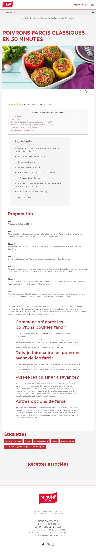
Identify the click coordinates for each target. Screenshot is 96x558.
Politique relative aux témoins (48, 532)
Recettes (34, 18)
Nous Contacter (48, 521)
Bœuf (27, 441)
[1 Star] (9, 104)
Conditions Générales (48, 527)
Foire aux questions (48, 524)
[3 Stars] (15, 104)
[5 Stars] (20, 104)
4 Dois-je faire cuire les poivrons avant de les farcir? (32, 125)
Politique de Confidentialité (48, 530)
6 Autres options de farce (21, 130)
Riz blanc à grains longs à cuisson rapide (25, 446)
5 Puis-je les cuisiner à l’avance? (24, 128)
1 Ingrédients (16, 116)
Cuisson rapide (41, 441)
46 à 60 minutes (13, 441)
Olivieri (25, 18)
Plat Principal (67, 441)
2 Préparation (16, 119)
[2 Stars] (12, 104)
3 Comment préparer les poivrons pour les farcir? (31, 122)
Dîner (54, 441)
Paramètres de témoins (48, 535)
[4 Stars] (17, 104)
